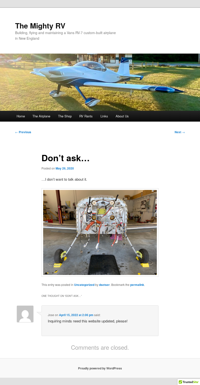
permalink (137, 284)
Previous (23, 132)
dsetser (104, 284)
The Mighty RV (40, 25)
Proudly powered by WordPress (100, 368)
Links (104, 116)
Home (21, 116)
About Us (122, 116)
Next (180, 132)
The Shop (65, 116)
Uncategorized (84, 284)
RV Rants (86, 116)
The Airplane (41, 116)
